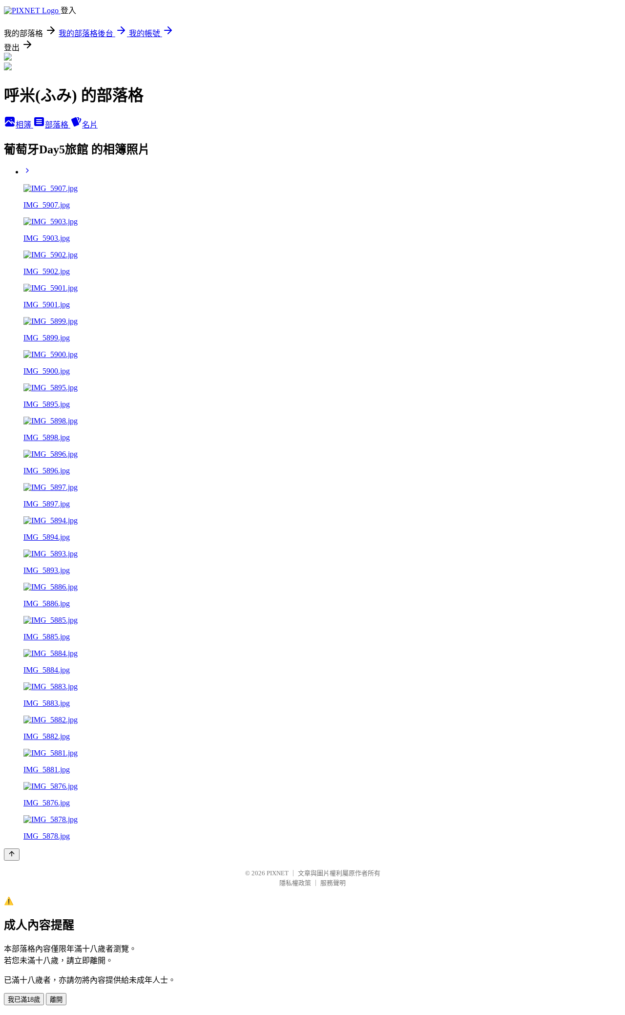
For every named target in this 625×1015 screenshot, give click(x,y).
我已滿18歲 (24, 999)
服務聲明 (333, 883)
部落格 (57, 125)
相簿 (24, 125)
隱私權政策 (295, 883)
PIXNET (278, 873)
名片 (90, 125)
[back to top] (12, 854)
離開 (56, 999)
